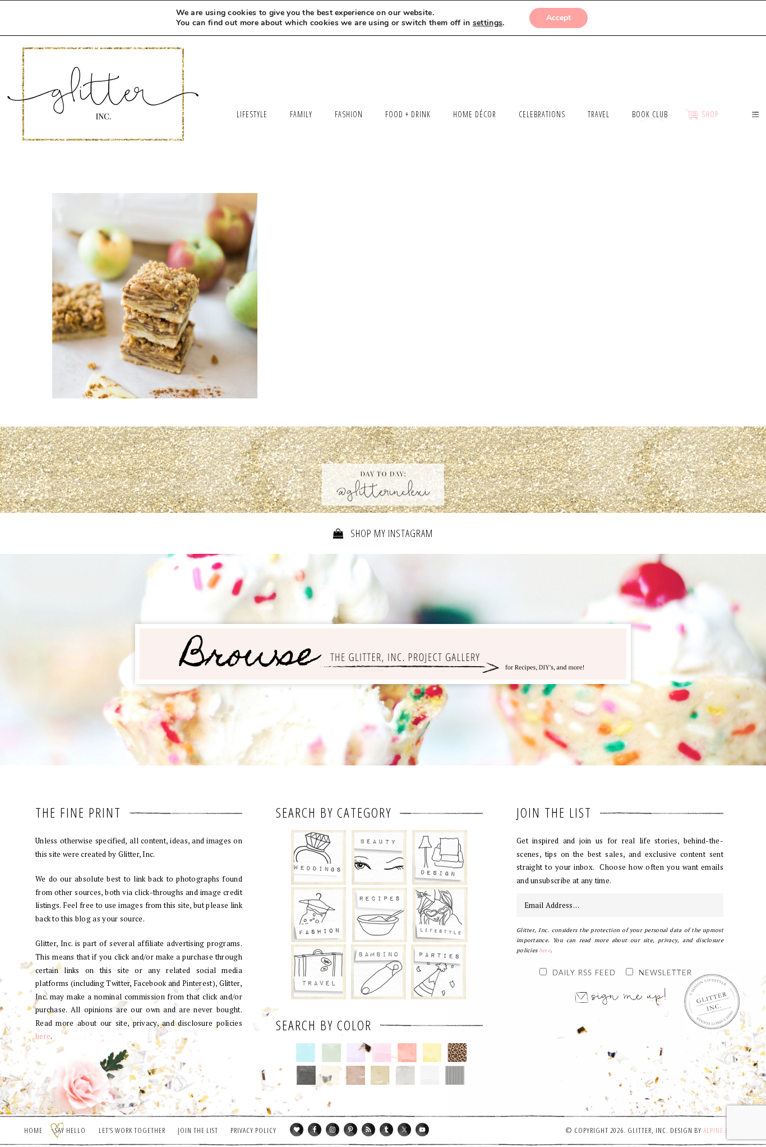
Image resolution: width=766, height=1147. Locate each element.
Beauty (379, 857)
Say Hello (70, 1130)
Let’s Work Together (132, 1130)
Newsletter (665, 973)
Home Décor (440, 857)
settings (487, 23)
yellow (432, 1052)
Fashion (319, 914)
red (407, 1052)
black (306, 1075)
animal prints (457, 1052)
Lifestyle (440, 914)
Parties (438, 971)
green (331, 1052)
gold (380, 1075)
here (42, 1036)
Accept (558, 17)
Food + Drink (379, 914)
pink (381, 1052)
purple (356, 1052)
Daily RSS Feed (584, 973)
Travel (319, 971)
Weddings (319, 857)
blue (306, 1052)
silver (405, 1075)
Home (33, 1130)
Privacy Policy (253, 1130)
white (430, 1075)
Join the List (198, 1130)
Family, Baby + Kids (378, 971)
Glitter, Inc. (103, 80)
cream (330, 1075)
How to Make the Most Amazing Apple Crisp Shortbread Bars (154, 295)
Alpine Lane (721, 1130)
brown (355, 1075)
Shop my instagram (390, 533)
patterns (455, 1075)
